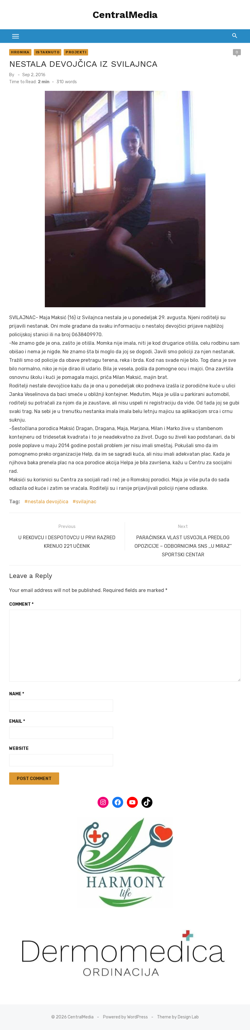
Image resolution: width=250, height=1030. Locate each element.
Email (17, 721)
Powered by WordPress (125, 1017)
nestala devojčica (48, 501)
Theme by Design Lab (178, 1017)
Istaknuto (48, 52)
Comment (21, 604)
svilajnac (86, 501)
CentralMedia (125, 14)
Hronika (20, 52)
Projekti (76, 52)
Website (19, 748)
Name (16, 694)
